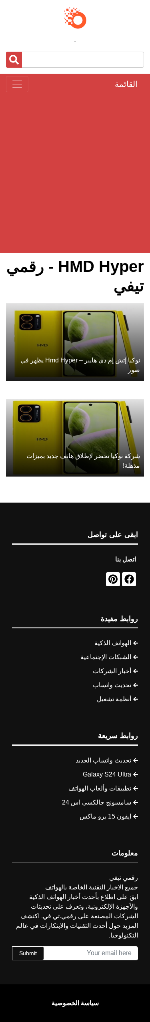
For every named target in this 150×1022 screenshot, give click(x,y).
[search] (14, 60)
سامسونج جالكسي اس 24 (96, 802)
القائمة (126, 84)
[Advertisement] (75, 172)
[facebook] (129, 579)
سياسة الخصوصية (75, 1003)
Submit (28, 953)
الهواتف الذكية (112, 643)
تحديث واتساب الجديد (103, 760)
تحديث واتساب (112, 685)
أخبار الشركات (112, 671)
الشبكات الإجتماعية (105, 657)
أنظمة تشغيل (114, 699)
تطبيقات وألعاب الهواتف (99, 788)
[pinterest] (113, 579)
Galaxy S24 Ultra (107, 774)
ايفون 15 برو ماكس (105, 816)
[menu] (17, 84)
